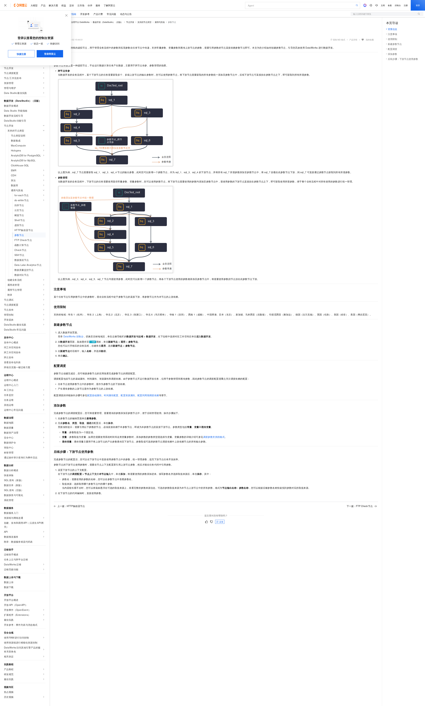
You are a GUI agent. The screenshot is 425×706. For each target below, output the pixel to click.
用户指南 (71, 14)
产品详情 (353, 39)
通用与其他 (160, 22)
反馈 (221, 521)
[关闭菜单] (5, 5)
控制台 (398, 5)
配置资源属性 (128, 395)
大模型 (34, 5)
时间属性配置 (111, 395)
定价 (71, 5)
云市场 (80, 5)
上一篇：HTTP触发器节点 (71, 506)
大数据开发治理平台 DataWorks (75, 22)
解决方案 (53, 5)
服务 (98, 5)
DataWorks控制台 (73, 336)
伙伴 (90, 5)
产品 (43, 5)
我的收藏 (370, 39)
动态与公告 (126, 14)
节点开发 (130, 22)
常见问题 (111, 14)
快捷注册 (21, 54)
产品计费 (98, 14)
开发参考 (84, 14)
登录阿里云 (50, 53)
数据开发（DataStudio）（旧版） (108, 22)
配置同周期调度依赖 (148, 395)
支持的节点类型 (144, 22)
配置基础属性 (94, 395)
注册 (406, 5)
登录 (418, 5)
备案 (390, 5)
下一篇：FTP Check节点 (360, 506)
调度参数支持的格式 (214, 436)
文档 (383, 5)
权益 (63, 5)
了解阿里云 (109, 5)
